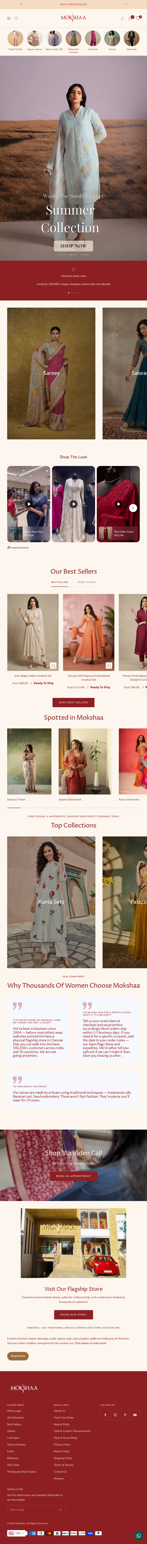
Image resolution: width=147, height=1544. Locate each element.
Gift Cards (13, 1465)
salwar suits (64, 1338)
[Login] (122, 18)
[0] (138, 18)
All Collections (15, 1417)
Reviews (59, 1478)
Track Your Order (64, 1417)
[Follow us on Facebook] (105, 1415)
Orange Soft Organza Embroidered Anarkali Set (89, 678)
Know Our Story (73, 1314)
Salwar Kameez (16, 1444)
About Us (59, 1411)
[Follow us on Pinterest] (125, 1415)
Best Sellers (59, 582)
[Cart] (130, 18)
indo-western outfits (85, 1338)
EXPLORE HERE (73, 243)
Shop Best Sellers (73, 702)
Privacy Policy (62, 1444)
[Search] (16, 18)
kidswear (108, 1338)
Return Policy (62, 1451)
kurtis (53, 1338)
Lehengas (13, 1438)
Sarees (11, 1431)
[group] (15, 40)
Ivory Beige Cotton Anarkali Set (33, 676)
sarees (32, 1338)
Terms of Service (64, 1465)
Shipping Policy (63, 1458)
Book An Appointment (73, 1176)
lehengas (42, 1338)
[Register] (60, 1509)
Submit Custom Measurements (72, 1431)
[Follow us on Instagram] (115, 1415)
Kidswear (12, 1458)
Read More (18, 1356)
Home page (14, 1411)
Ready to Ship (87, 582)
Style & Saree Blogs (65, 1438)
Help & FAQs (61, 1424)
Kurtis (10, 1451)
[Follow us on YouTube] (135, 1415)
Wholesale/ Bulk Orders (21, 1471)
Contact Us (60, 1471)
